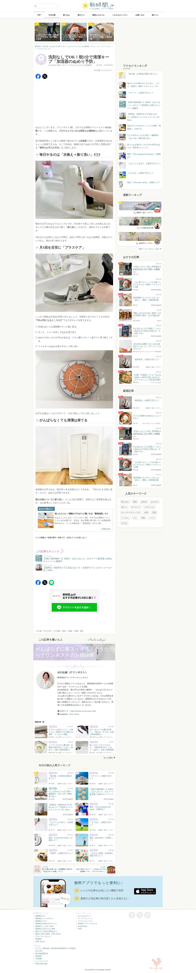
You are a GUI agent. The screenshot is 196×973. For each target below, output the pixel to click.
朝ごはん (125, 502)
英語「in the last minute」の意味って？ (143, 182)
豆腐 (154, 512)
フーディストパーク (85, 921)
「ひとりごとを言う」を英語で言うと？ (144, 163)
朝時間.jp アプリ (41, 921)
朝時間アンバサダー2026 (44, 926)
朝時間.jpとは (40, 916)
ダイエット (136, 507)
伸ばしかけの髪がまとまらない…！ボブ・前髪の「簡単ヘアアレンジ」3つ (143, 84)
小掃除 (76, 631)
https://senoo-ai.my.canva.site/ (83, 711)
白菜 (146, 512)
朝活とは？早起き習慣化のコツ (46, 931)
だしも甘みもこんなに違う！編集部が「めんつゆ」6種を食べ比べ (143, 136)
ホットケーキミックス (130, 512)
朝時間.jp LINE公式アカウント (46, 923)
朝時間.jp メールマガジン (44, 918)
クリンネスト (47, 631)
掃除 (81, 631)
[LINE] (51, 584)
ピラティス (149, 507)
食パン (124, 507)
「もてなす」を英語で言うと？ (140, 173)
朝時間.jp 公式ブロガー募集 (45, 929)
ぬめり (64, 631)
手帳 (143, 518)
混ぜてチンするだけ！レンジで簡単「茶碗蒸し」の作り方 (141, 127)
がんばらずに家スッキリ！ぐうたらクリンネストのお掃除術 (70, 65)
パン (135, 518)
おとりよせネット (84, 916)
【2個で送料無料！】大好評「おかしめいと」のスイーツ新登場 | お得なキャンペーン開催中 (144, 105)
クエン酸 (38, 631)
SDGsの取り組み (41, 964)
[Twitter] (44, 78)
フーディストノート (85, 918)
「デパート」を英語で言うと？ (140, 93)
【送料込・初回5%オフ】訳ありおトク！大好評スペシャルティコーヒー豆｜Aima (144, 117)
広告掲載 (38, 959)
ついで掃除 (56, 631)
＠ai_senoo (74, 714)
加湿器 (70, 631)
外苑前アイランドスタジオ (87, 923)
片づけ (124, 523)
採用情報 (38, 956)
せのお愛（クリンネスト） (103, 70)
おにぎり (154, 502)
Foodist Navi (82, 926)
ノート (152, 518)
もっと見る (108, 758)
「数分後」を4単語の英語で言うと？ (142, 74)
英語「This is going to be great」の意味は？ (144, 155)
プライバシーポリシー (43, 936)
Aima (80, 929)
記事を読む (106, 529)
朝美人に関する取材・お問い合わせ (48, 934)
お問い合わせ (40, 941)
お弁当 (144, 502)
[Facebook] (38, 78)
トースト (125, 518)
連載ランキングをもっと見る (149, 249)
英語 (135, 502)
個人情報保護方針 (41, 953)
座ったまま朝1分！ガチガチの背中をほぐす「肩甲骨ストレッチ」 (143, 146)
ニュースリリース (41, 961)
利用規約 (38, 939)
